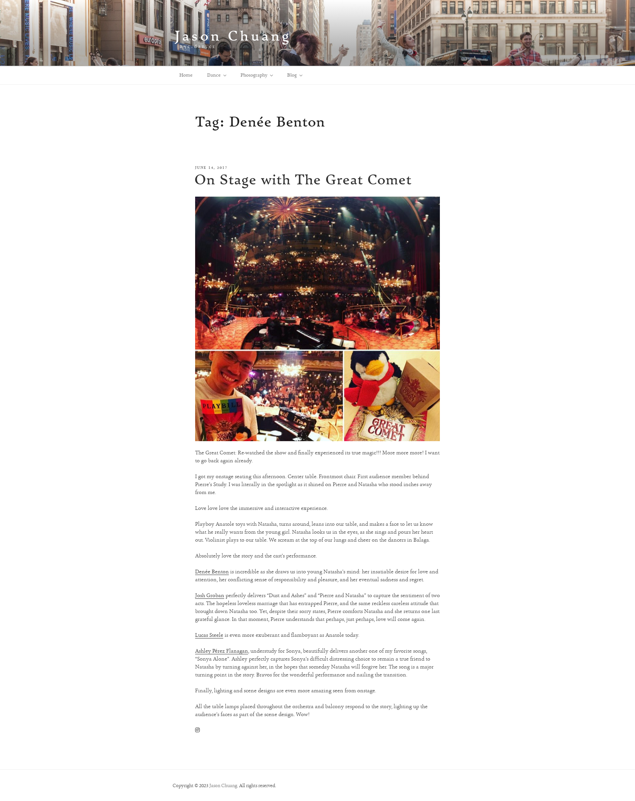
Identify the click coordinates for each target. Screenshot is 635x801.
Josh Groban (209, 595)
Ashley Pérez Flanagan (221, 650)
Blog (292, 75)
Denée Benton (212, 571)
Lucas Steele (209, 634)
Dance (214, 75)
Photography (253, 75)
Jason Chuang (233, 35)
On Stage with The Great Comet (303, 179)
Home (185, 75)
